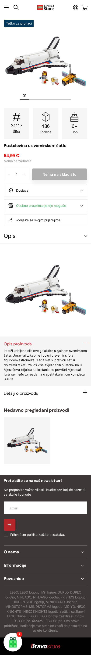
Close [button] (45, 552)
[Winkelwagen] (84, 7)
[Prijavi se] (75, 7)
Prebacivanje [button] (86, 236)
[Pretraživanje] (16, 7)
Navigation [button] (6, 7)
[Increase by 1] (24, 174)
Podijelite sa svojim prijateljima (37, 220)
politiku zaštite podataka (45, 535)
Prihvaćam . (37, 535)
